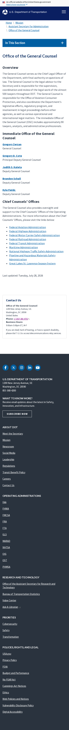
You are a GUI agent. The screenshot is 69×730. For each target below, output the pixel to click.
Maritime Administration (23, 247)
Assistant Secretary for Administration (29, 26)
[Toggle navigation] (64, 12)
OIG (4, 554)
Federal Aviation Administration (27, 227)
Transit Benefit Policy (14, 472)
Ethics (6, 692)
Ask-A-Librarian (10, 607)
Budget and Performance (16, 673)
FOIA (5, 666)
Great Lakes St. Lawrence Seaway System (32, 263)
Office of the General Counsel (24, 30)
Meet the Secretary (13, 433)
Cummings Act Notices (14, 686)
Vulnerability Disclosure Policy (18, 705)
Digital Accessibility (13, 711)
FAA (4, 502)
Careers (7, 478)
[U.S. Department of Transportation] (25, 12)
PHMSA (6, 566)
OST (5, 560)
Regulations (9, 465)
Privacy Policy (10, 660)
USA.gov (7, 653)
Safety (6, 630)
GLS (5, 534)
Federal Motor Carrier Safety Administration (34, 235)
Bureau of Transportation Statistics (21, 594)
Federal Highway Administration (27, 231)
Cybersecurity (10, 623)
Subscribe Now (17, 413)
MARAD (6, 541)
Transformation (11, 636)
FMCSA (6, 515)
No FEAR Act (9, 679)
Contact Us (8, 485)
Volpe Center (9, 600)
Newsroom (8, 446)
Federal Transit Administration (27, 243)
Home (9, 22)
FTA (5, 528)
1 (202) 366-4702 (21, 318)
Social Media (9, 453)
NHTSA (6, 547)
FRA (5, 521)
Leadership (8, 459)
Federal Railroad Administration (27, 239)
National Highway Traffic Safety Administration (36, 251)
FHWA (6, 508)
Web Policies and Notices (16, 698)
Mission (19, 22)
